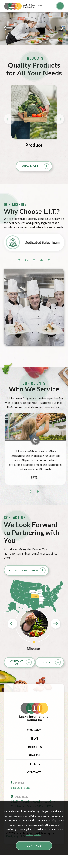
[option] (34, 28)
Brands (34, 755)
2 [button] (38, 491)
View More (30, 166)
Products (34, 747)
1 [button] (30, 491)
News (34, 738)
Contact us (17, 662)
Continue (34, 845)
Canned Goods (34, 145)
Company (34, 730)
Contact (34, 772)
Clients (34, 763)
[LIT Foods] (34, 712)
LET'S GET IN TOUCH (23, 570)
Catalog (47, 662)
